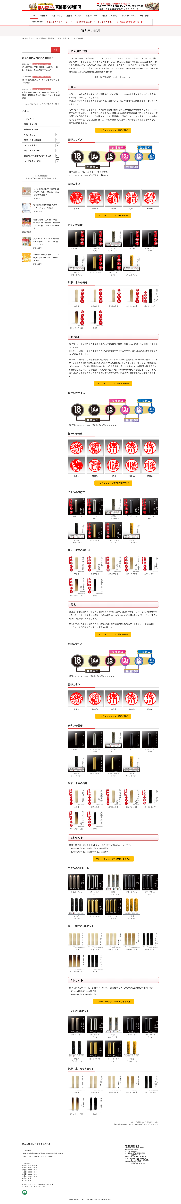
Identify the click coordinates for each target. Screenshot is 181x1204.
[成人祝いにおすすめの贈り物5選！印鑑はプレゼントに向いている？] (26, 242)
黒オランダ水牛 (150, 306)
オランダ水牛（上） (76, 328)
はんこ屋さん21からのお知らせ (42, 64)
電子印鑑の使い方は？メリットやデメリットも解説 (46, 206)
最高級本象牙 (113, 306)
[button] (130, 21)
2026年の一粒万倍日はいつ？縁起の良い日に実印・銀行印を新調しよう (46, 257)
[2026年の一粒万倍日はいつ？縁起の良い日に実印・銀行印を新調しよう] (26, 258)
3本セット (117, 77)
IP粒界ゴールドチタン (131, 274)
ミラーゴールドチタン (113, 274)
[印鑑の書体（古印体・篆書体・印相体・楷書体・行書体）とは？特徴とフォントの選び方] (26, 223)
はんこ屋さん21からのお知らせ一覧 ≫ (42, 104)
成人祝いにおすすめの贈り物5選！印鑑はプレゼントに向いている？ (46, 241)
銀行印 (103, 77)
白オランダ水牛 (131, 306)
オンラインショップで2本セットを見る (113, 1001)
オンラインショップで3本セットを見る (113, 859)
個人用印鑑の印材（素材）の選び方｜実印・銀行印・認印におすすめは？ (46, 192)
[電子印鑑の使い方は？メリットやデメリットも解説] (26, 208)
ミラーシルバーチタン (95, 250)
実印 (96, 77)
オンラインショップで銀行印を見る (113, 383)
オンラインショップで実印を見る (113, 130)
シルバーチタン (76, 248)
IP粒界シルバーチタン (113, 249)
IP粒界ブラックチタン (76, 274)
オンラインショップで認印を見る (113, 634)
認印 (109, 77)
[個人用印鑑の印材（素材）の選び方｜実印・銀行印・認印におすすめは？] (26, 192)
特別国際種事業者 (41, 176)
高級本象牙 (95, 306)
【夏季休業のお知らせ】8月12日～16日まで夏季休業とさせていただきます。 (79, 22)
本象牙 (76, 306)
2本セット (127, 77)
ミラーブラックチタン (150, 249)
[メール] (24, 1192)
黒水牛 (95, 328)
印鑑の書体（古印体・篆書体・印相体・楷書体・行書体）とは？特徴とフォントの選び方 (41, 95)
